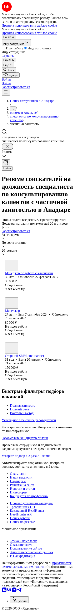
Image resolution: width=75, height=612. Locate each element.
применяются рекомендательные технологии (36, 564)
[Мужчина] (11, 303)
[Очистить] (7, 146)
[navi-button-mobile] (6, 92)
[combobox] (21, 137)
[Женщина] (11, 265)
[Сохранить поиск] (6, 162)
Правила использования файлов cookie (29, 33)
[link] (9, 69)
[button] (6, 79)
